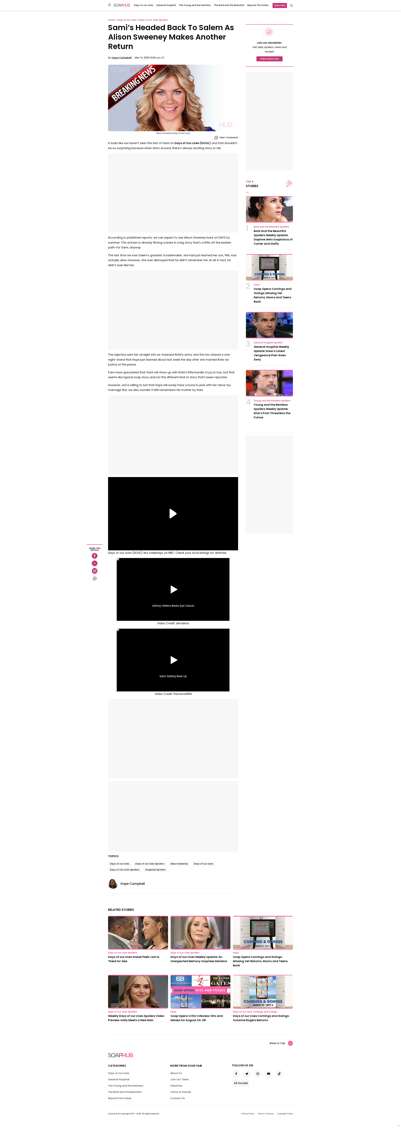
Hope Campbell (122, 57)
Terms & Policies (180, 1092)
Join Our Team (179, 1079)
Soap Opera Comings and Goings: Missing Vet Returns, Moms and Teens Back (260, 961)
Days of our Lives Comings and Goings (255, 1011)
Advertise (176, 1086)
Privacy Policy (248, 1113)
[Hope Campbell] (114, 884)
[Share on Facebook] (94, 556)
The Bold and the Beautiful (229, 5)
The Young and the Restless (195, 5)
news (257, 284)
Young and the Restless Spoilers (272, 400)
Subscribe (279, 5)
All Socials (241, 1083)
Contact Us (177, 1098)
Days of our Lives (143, 5)
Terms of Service (266, 1113)
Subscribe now (269, 59)
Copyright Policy (285, 1113)
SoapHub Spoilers (155, 869)
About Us (176, 1073)
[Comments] (94, 578)
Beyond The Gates (257, 5)
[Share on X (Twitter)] (94, 563)
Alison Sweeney (179, 863)
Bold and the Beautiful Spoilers (271, 226)
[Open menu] (109, 5)
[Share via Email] (94, 571)
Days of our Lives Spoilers (149, 863)
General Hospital (166, 5)
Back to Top (277, 1043)
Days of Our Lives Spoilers (124, 869)
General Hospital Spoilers (268, 342)
